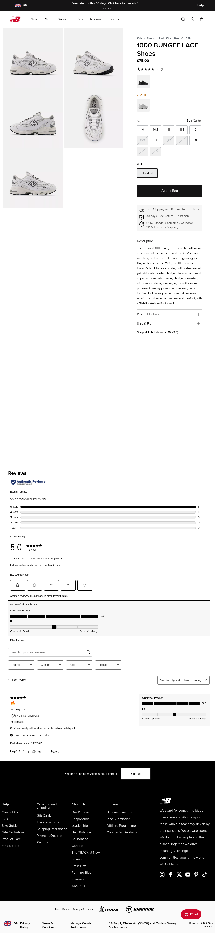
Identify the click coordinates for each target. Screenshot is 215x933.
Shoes (151, 38)
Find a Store (10, 846)
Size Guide (194, 120)
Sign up (136, 774)
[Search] (183, 19)
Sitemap (78, 879)
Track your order (48, 822)
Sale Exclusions (13, 832)
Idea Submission (119, 819)
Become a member (120, 812)
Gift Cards (44, 816)
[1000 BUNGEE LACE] (33, 58)
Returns (42, 842)
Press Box (79, 866)
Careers (77, 846)
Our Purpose (81, 812)
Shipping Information (52, 829)
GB (16, 923)
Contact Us (10, 812)
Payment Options (49, 836)
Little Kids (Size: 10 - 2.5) (175, 38)
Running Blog (82, 873)
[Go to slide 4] (111, 8)
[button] (192, 19)
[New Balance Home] (16, 19)
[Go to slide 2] (106, 8)
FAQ (5, 819)
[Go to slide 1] (103, 8)
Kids (140, 38)
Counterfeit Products (122, 832)
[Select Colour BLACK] (143, 82)
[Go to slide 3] (109, 8)
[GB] (17, 5)
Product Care (11, 839)
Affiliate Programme (121, 826)
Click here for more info (123, 3)
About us (78, 886)
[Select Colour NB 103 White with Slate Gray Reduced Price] (143, 106)
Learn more (183, 216)
